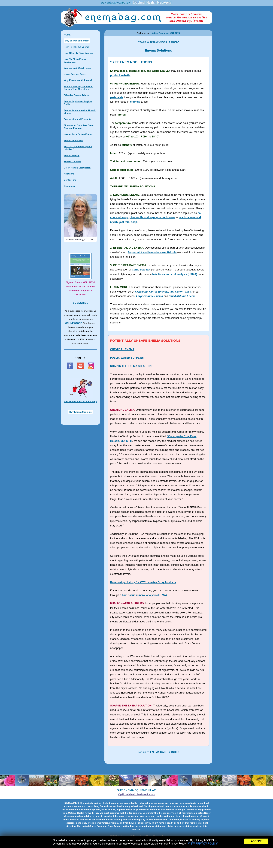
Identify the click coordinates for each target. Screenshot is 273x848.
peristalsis (116, 97)
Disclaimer (69, 186)
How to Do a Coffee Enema (78, 134)
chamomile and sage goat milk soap (152, 217)
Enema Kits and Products (77, 119)
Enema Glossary (72, 161)
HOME (67, 34)
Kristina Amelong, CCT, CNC (165, 33)
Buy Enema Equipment (77, 40)
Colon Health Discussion (77, 167)
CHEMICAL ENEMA (122, 349)
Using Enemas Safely (75, 74)
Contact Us (70, 180)
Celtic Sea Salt (141, 269)
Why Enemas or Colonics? (78, 80)
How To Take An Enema (76, 47)
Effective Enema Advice (76, 95)
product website (120, 75)
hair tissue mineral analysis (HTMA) (174, 274)
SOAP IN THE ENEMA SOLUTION (131, 366)
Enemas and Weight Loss (77, 68)
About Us (69, 173)
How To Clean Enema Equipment (75, 60)
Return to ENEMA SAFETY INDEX (158, 41)
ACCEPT (256, 841)
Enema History (71, 155)
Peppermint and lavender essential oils (152, 252)
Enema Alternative (73, 140)
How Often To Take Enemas (78, 53)
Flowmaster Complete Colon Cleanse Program (79, 126)
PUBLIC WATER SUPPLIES (127, 357)
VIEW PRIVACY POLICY (203, 843)
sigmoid (135, 101)
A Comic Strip (80, 401)
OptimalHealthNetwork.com (136, 794)
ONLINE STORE (73, 323)
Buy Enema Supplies (80, 412)
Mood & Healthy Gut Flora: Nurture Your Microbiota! (78, 87)
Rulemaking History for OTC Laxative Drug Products (143, 582)
